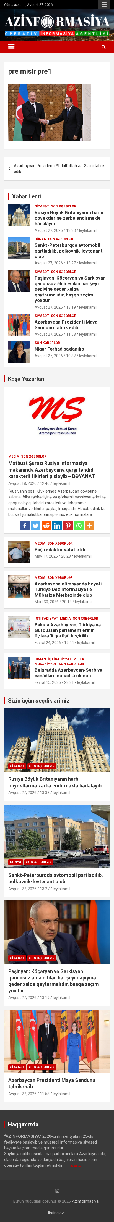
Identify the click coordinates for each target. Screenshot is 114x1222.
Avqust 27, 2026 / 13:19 (55, 307)
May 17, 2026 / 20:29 (53, 556)
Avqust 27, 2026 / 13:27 (55, 263)
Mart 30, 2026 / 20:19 (53, 602)
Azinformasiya (85, 1201)
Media (13, 456)
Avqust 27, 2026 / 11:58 (55, 334)
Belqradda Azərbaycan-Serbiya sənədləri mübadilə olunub (68, 672)
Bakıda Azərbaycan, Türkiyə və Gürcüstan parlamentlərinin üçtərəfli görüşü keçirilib (68, 630)
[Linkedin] (57, 525)
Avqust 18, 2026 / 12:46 (29, 483)
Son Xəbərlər (63, 206)
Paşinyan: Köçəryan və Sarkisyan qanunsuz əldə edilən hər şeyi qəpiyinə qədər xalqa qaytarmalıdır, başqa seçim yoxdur (70, 289)
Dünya (40, 239)
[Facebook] (25, 525)
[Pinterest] (68, 525)
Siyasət (42, 206)
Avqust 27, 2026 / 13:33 (55, 230)
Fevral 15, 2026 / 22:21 (54, 682)
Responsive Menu (104, 4)
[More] (89, 525)
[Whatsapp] (79, 525)
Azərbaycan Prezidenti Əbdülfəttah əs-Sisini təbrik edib (59, 168)
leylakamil (88, 230)
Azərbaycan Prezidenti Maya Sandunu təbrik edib (66, 324)
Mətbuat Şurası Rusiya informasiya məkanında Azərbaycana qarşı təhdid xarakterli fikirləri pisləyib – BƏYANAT (51, 469)
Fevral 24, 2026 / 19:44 (54, 642)
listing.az (56, 1212)
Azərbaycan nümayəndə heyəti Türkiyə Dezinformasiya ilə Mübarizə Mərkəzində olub (68, 589)
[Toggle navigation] (11, 47)
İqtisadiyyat (46, 619)
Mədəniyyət (46, 664)
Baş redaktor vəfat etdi (60, 549)
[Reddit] (46, 525)
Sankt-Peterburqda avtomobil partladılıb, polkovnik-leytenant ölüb (69, 250)
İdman (40, 659)
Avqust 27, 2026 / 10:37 (55, 356)
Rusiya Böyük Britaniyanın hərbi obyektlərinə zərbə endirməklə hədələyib (69, 218)
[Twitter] (35, 525)
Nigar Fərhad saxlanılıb (59, 349)
